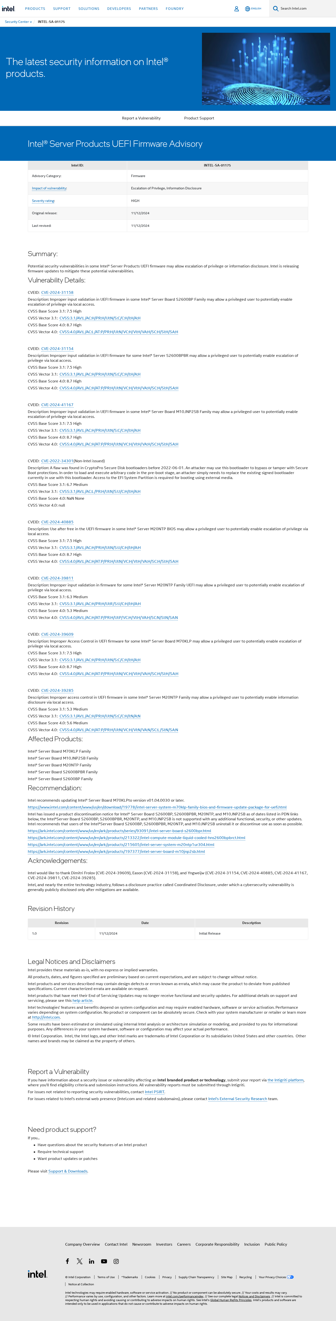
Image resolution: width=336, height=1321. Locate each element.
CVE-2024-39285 (57, 690)
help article (82, 1000)
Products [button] (35, 8)
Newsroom (141, 1244)
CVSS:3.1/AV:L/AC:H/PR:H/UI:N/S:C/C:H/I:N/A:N (100, 716)
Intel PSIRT (154, 1092)
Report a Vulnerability (141, 118)
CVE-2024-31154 (57, 348)
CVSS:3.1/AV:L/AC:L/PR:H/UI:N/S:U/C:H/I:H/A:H (100, 491)
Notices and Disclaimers (254, 1296)
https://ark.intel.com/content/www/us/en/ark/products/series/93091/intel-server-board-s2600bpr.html (119, 830)
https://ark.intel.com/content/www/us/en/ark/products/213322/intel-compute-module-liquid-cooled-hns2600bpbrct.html (136, 837)
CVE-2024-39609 (57, 634)
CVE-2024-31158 (57, 292)
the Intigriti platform (286, 1080)
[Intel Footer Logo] (37, 1273)
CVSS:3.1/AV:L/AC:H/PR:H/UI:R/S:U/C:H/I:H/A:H (100, 603)
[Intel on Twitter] (80, 1262)
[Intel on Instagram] (116, 1262)
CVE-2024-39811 (57, 578)
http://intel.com (46, 1017)
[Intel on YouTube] (104, 1262)
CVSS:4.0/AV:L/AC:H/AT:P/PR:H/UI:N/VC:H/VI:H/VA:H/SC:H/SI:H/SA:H (119, 388)
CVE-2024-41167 (57, 404)
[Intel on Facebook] (67, 1262)
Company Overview (82, 1244)
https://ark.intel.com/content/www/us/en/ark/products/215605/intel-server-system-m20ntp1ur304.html (121, 844)
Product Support (199, 118)
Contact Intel (116, 1244)
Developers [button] (119, 8)
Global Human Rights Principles (231, 1300)
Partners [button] (148, 8)
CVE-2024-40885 (57, 522)
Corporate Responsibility (217, 1244)
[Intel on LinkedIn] (92, 1262)
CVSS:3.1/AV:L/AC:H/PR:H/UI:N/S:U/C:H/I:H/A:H (100, 547)
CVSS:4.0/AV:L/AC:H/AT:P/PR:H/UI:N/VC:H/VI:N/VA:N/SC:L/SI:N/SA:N (119, 729)
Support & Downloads (67, 1171)
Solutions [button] (88, 8)
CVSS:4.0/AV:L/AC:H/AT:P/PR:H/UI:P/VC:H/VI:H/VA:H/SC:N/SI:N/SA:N (119, 617)
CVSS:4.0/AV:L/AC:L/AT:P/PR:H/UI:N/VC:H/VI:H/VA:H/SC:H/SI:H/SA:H (119, 332)
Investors (164, 1244)
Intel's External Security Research (237, 1098)
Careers (184, 1244)
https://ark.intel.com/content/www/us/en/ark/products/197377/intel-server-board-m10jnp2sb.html (116, 851)
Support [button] (62, 8)
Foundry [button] (175, 8)
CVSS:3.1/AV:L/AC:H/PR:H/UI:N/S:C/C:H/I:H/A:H (100, 318)
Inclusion (252, 1244)
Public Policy (276, 1244)
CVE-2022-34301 (57, 461)
